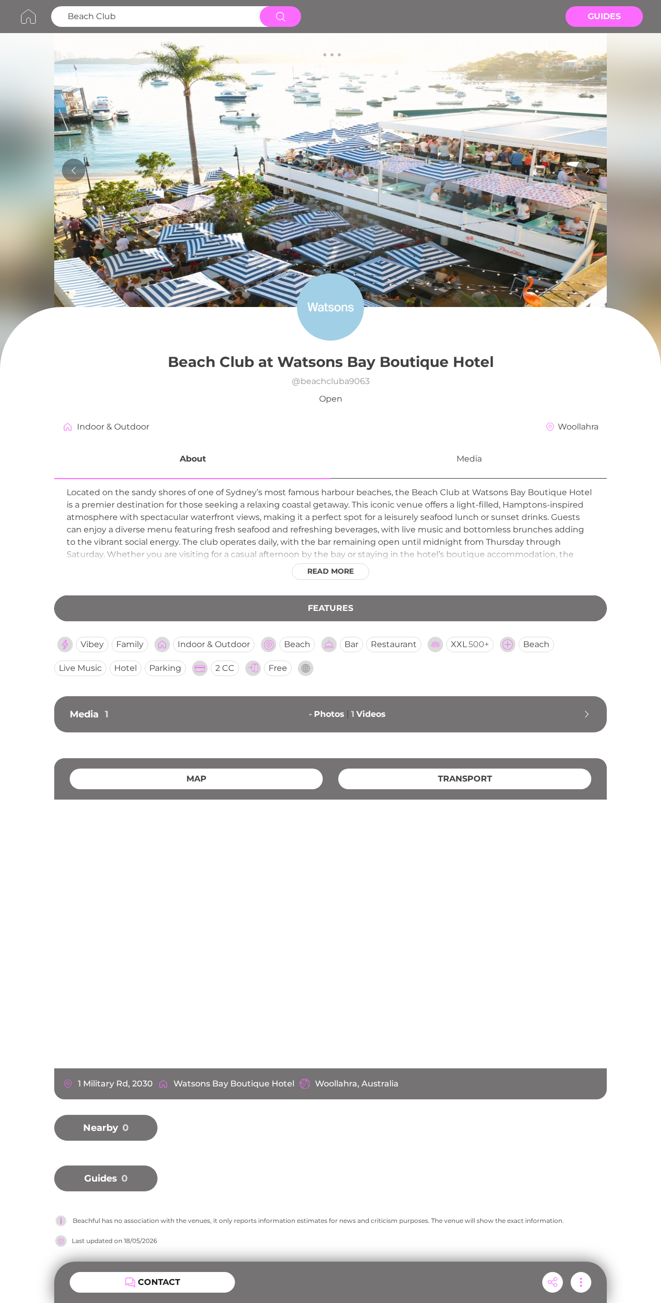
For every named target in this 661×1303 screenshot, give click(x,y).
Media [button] (469, 459)
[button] (192, 460)
